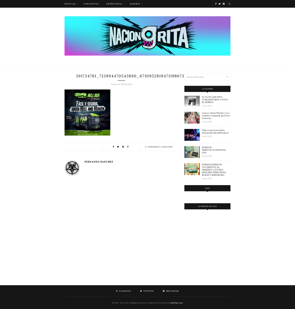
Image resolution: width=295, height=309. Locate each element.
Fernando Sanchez (160, 147)
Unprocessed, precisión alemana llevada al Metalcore (215, 131)
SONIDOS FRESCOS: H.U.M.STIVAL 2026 (214, 150)
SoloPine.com (176, 303)
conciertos (90, 4)
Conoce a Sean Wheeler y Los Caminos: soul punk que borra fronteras (216, 116)
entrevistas (114, 4)
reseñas (135, 4)
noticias (70, 4)
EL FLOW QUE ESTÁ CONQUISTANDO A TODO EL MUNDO (215, 100)
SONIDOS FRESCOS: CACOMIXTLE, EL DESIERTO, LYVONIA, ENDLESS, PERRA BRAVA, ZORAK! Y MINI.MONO (214, 169)
